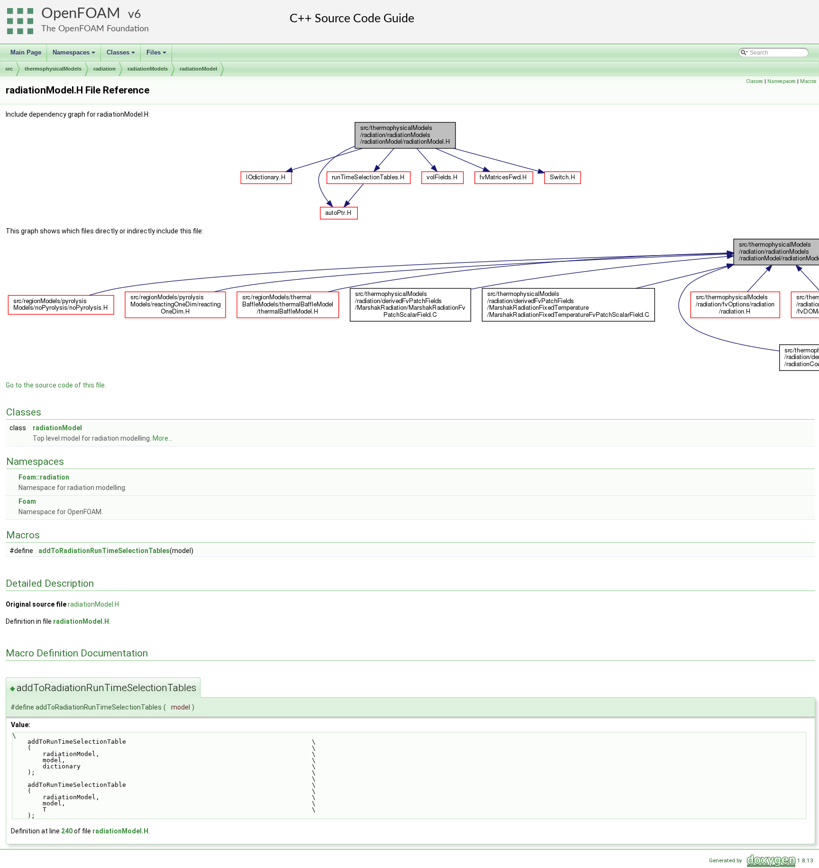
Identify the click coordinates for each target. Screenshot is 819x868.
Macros (808, 81)
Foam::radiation (43, 477)
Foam (27, 501)
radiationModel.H (93, 604)
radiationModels (147, 69)
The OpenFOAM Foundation (95, 28)
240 (67, 831)
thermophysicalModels (53, 69)
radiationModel (198, 69)
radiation (104, 69)
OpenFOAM (80, 13)
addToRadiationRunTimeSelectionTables (104, 550)
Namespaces (75, 55)
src (9, 69)
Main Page (25, 52)
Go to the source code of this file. (56, 385)
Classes (121, 55)
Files (157, 55)
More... (163, 438)
